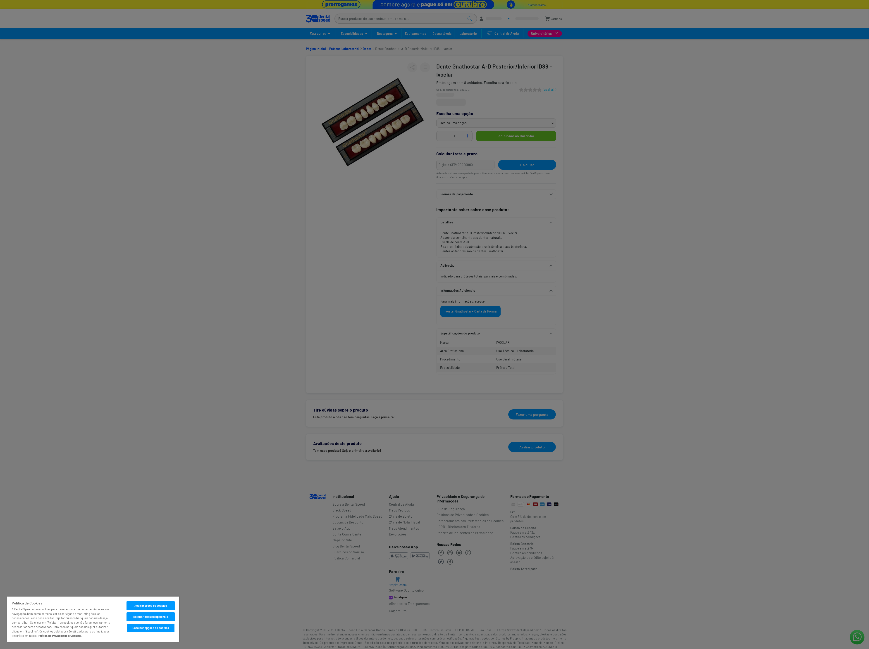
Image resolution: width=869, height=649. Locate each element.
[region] (93, 619)
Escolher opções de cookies (150, 628)
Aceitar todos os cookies (150, 605)
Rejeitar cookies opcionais (150, 616)
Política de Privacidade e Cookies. (59, 635)
